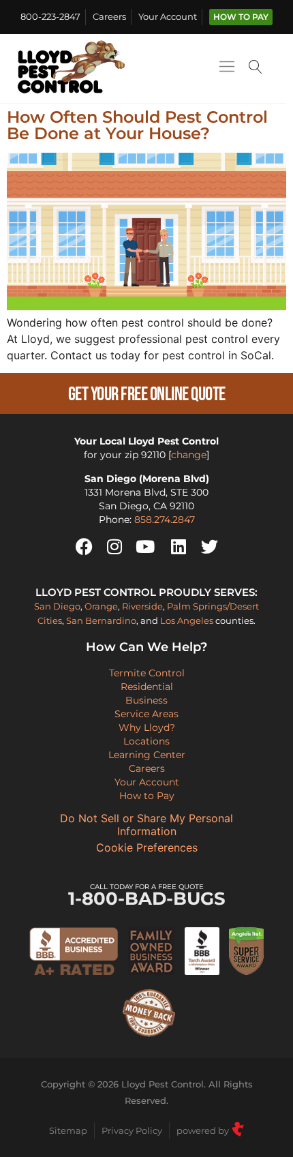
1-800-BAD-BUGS (147, 895)
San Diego (57, 606)
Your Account (167, 17)
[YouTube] (145, 546)
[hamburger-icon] (226, 69)
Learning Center (146, 755)
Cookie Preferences (147, 847)
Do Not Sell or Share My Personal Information (146, 825)
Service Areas (146, 714)
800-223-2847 (50, 17)
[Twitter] (209, 546)
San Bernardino (101, 620)
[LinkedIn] (178, 546)
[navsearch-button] (255, 68)
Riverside (142, 606)
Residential (147, 686)
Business (146, 700)
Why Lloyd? (147, 727)
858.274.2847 (164, 519)
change (188, 455)
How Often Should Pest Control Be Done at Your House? (137, 125)
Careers (109, 17)
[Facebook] (83, 546)
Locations (146, 741)
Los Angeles (186, 620)
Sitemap (68, 1130)
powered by (203, 1130)
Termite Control (147, 673)
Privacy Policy (132, 1130)
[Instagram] (114, 546)
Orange (101, 606)
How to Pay (240, 17)
